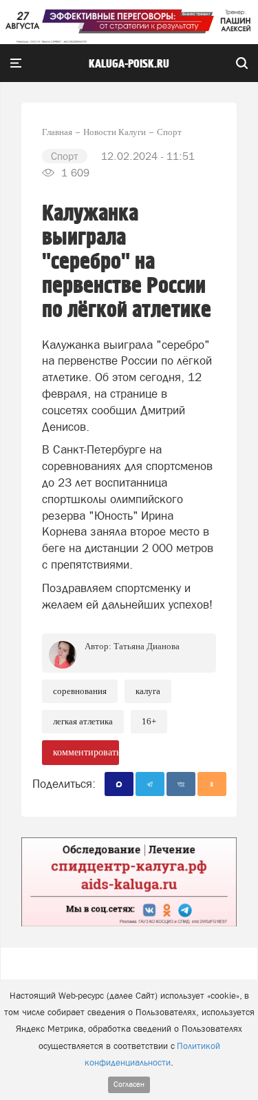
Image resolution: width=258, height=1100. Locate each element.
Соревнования (80, 691)
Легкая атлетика (83, 721)
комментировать (86, 752)
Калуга (148, 691)
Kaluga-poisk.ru (129, 64)
